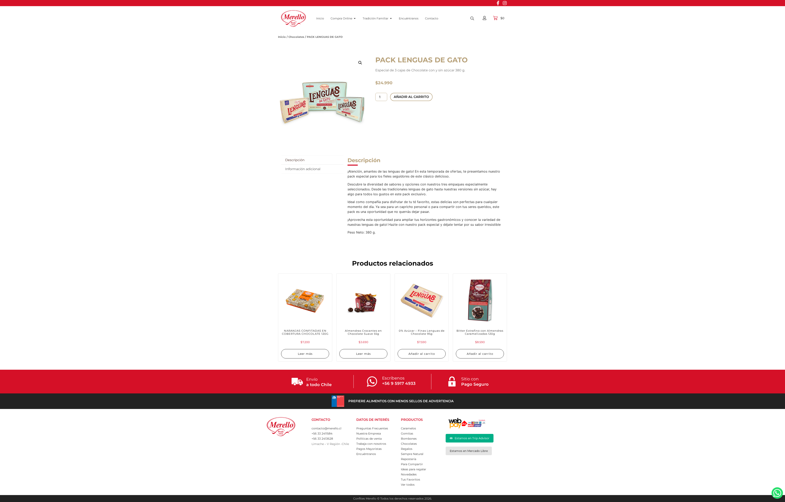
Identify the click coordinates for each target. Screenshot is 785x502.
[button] (360, 62)
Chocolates (296, 36)
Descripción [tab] (295, 160)
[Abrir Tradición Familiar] (390, 18)
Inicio (282, 36)
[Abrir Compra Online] (354, 18)
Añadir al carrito (411, 97)
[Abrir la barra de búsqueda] (472, 18)
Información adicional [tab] (302, 169)
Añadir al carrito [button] (421, 354)
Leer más (305, 354)
